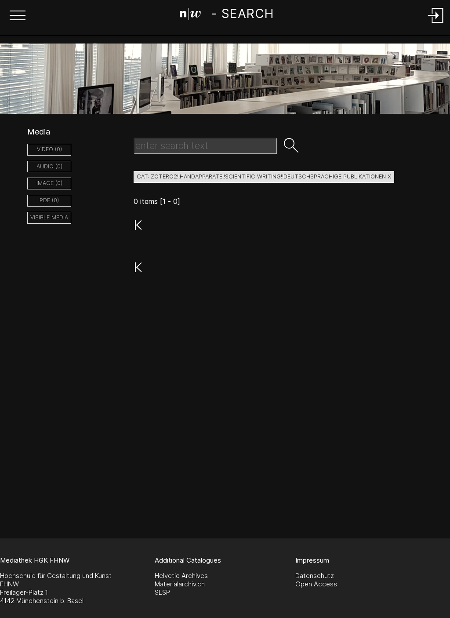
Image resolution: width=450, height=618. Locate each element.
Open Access (316, 584)
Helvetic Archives (181, 575)
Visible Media (49, 217)
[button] (17, 16)
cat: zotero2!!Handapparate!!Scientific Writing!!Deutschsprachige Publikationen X (264, 176)
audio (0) (49, 166)
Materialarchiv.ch (180, 584)
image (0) (49, 183)
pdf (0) (49, 200)
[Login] (435, 23)
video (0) (49, 149)
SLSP (162, 592)
